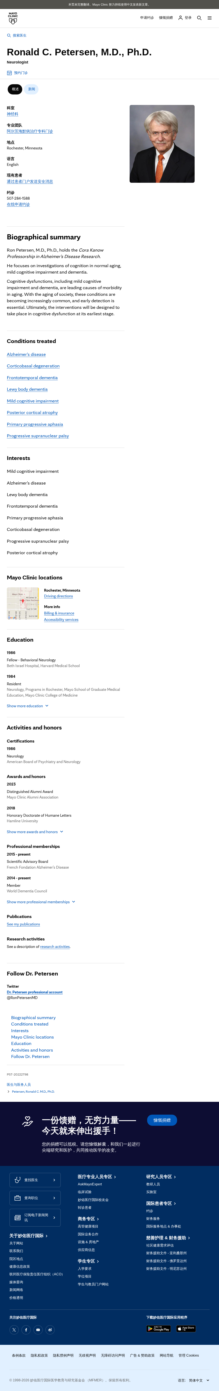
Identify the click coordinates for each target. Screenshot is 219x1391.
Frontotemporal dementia (32, 377)
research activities (55, 946)
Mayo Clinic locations (34, 577)
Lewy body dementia (27, 389)
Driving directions (58, 596)
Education (20, 639)
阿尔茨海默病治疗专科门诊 (30, 131)
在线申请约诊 (18, 204)
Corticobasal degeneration (33, 365)
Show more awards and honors (32, 831)
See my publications (23, 924)
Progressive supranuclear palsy (38, 435)
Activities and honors (34, 727)
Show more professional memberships (38, 901)
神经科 (12, 113)
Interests (18, 458)
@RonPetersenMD (35, 995)
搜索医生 (20, 35)
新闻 (31, 89)
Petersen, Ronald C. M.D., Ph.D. (33, 1091)
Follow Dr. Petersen (32, 973)
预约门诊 (21, 73)
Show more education (25, 705)
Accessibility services (61, 619)
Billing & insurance (59, 613)
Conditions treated (31, 341)
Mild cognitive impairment (33, 401)
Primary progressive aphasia (35, 424)
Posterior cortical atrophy (32, 412)
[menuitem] (15, 89)
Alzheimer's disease (26, 354)
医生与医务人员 (19, 1085)
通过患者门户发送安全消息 (30, 181)
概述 (15, 89)
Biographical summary (44, 236)
